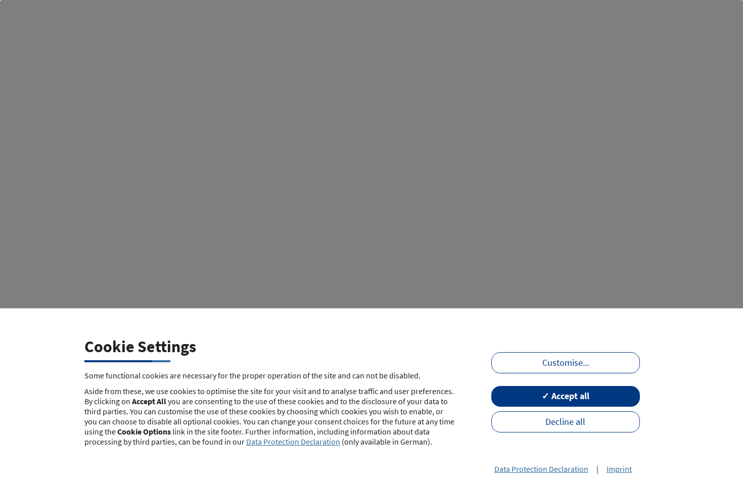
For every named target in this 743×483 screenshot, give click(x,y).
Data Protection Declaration (293, 442)
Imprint (619, 469)
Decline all (565, 421)
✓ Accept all (565, 396)
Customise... (565, 362)
